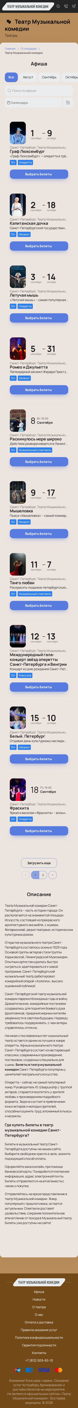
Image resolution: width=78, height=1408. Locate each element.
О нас (39, 1314)
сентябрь (49, 77)
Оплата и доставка (39, 1322)
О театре (39, 1307)
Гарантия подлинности (39, 1345)
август (28, 77)
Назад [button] (25, 875)
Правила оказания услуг (39, 1330)
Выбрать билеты (38, 174)
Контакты (39, 1353)
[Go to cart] (74, 6)
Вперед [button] (52, 875)
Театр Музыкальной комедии (27, 6)
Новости (39, 1299)
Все (11, 77)
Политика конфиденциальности (39, 1337)
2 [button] (43, 875)
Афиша (39, 1292)
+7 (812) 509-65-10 (39, 1360)
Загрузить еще (39, 863)
